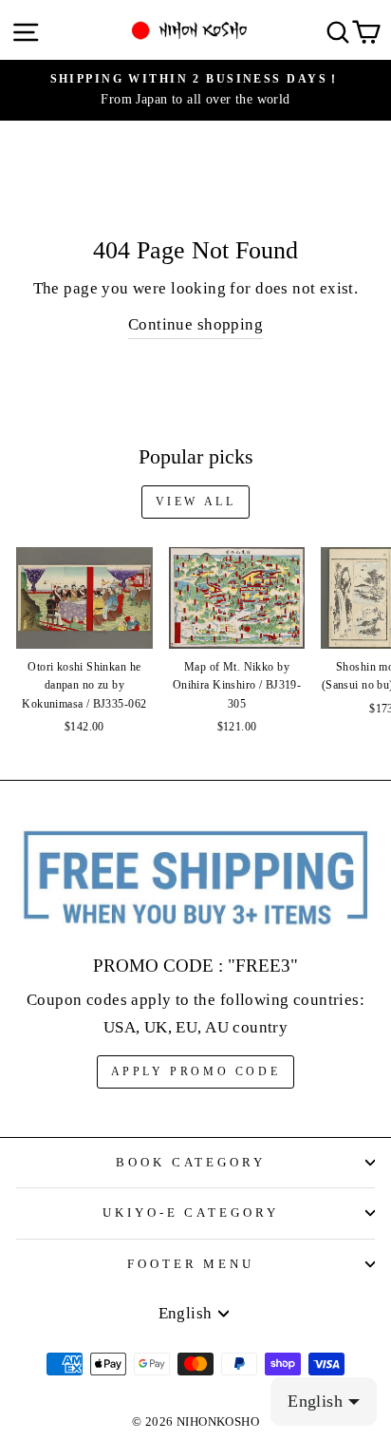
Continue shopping (195, 324)
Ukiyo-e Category (191, 1212)
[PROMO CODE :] (195, 878)
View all (196, 501)
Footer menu (191, 1264)
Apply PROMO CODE (196, 1071)
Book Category (191, 1162)
